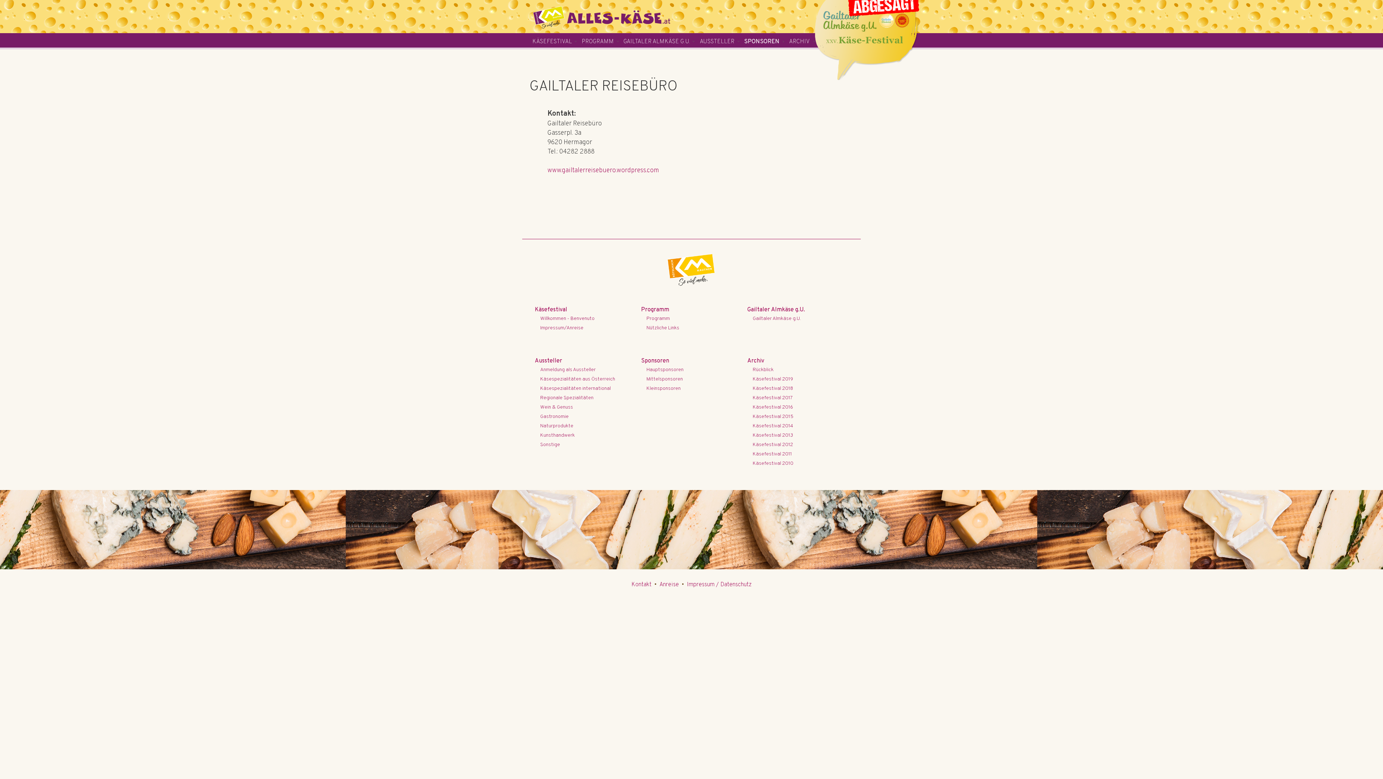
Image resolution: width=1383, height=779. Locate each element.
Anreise (669, 584)
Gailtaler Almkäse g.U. (656, 41)
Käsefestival (552, 41)
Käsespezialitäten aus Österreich (577, 379)
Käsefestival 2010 (773, 463)
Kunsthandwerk (557, 435)
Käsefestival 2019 (773, 379)
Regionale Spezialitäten (567, 398)
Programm (598, 41)
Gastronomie (554, 417)
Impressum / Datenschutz (719, 584)
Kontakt (641, 584)
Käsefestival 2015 (773, 417)
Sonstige (550, 445)
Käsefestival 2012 (773, 445)
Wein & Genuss (556, 407)
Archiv (799, 41)
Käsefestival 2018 (773, 389)
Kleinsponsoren (663, 389)
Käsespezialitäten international (575, 389)
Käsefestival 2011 (772, 454)
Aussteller (717, 41)
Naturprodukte (556, 426)
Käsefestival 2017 (773, 398)
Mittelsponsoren (664, 379)
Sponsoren (761, 41)
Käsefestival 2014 (773, 426)
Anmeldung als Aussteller (568, 370)
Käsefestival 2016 (773, 407)
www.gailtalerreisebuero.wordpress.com (603, 170)
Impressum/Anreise (561, 328)
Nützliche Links (662, 328)
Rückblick (763, 370)
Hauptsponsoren (665, 370)
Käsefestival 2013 (773, 435)
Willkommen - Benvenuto (567, 319)
